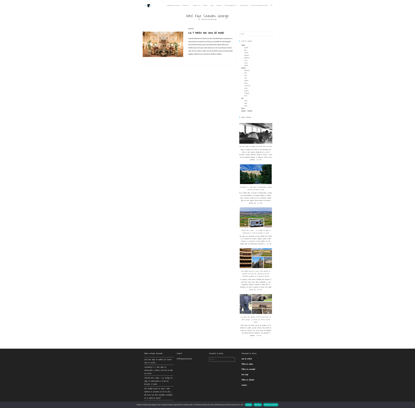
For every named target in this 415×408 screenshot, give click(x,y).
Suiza (245, 60)
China (245, 101)
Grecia (246, 63)
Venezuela (247, 85)
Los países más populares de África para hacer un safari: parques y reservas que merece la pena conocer (256, 319)
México (246, 83)
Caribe (246, 88)
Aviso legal (245, 374)
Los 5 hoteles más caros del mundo (206, 33)
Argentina (246, 70)
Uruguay (246, 91)
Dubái (245, 106)
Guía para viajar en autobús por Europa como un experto (255, 146)
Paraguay (246, 93)
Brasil (245, 96)
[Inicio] (199, 19)
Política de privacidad (248, 369)
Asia (242, 98)
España (246, 47)
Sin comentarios (195, 59)
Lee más (259, 160)
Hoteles (191, 28)
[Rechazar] (412, 405)
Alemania (246, 55)
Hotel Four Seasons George (209, 19)
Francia (246, 53)
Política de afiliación (248, 379)
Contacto (244, 385)
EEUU (245, 73)
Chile (245, 78)
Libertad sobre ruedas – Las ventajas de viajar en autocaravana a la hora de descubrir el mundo (158, 381)
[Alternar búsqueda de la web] (271, 5)
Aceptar (248, 405)
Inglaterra (247, 58)
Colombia (246, 80)
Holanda (246, 65)
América (243, 68)
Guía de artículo (247, 358)
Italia (245, 50)
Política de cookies (247, 364)
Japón (245, 103)
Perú (245, 75)
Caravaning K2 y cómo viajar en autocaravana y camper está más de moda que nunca (158, 370)
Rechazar (258, 405)
